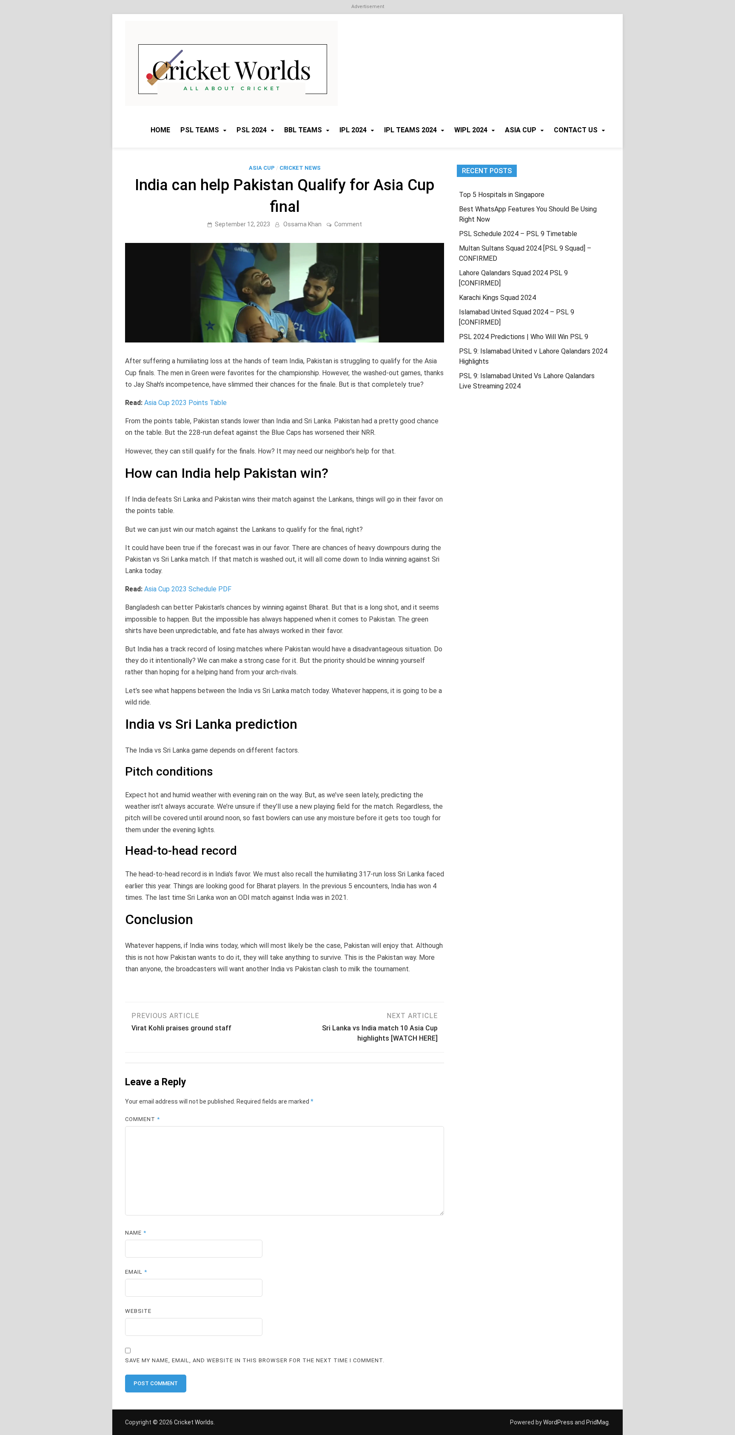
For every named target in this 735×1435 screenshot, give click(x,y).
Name (135, 1233)
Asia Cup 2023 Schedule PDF (187, 589)
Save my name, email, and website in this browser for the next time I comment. (255, 1360)
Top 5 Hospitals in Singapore (501, 195)
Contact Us (576, 130)
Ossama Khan (302, 224)
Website (138, 1311)
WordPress (558, 1422)
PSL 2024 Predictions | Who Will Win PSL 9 (523, 337)
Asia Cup (520, 130)
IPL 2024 (353, 130)
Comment (348, 224)
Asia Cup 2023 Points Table (185, 403)
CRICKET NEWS (300, 168)
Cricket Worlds (194, 1422)
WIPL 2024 (470, 130)
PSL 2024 (251, 130)
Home (160, 130)
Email (136, 1272)
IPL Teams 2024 (410, 130)
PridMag (597, 1422)
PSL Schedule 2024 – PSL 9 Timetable (518, 234)
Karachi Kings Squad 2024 (497, 298)
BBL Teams (303, 130)
